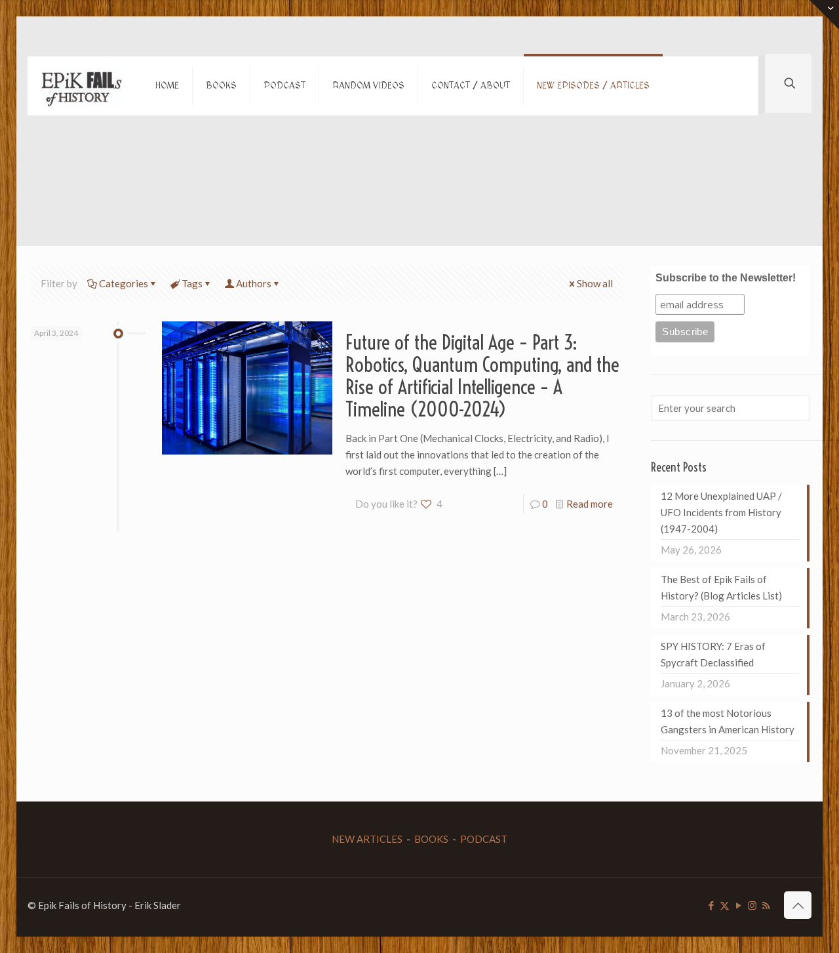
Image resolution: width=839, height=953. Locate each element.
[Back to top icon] (797, 905)
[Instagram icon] (752, 905)
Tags (192, 283)
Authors (253, 283)
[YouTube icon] (738, 905)
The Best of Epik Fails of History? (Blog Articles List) (721, 587)
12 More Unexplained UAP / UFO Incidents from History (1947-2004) (721, 512)
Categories (123, 283)
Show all (595, 283)
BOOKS (431, 839)
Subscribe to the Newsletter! (725, 277)
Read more (589, 504)
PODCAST (483, 839)
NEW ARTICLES (367, 839)
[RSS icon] (766, 905)
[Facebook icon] (711, 905)
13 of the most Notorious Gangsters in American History (727, 721)
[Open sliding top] (824, 15)
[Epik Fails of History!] (82, 85)
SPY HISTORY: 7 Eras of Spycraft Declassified (713, 654)
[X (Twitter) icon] (725, 905)
